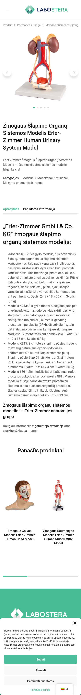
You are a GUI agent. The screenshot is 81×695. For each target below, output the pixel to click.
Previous (7, 72)
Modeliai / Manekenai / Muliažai (45, 178)
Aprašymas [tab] (11, 209)
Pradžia (7, 25)
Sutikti (40, 659)
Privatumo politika (40, 690)
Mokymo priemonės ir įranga (62, 25)
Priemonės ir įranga (29, 25)
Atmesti (40, 670)
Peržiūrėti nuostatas (40, 681)
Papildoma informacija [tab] (39, 209)
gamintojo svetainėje (49, 426)
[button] (75, 623)
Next (73, 72)
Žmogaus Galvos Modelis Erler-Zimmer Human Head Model (19, 535)
